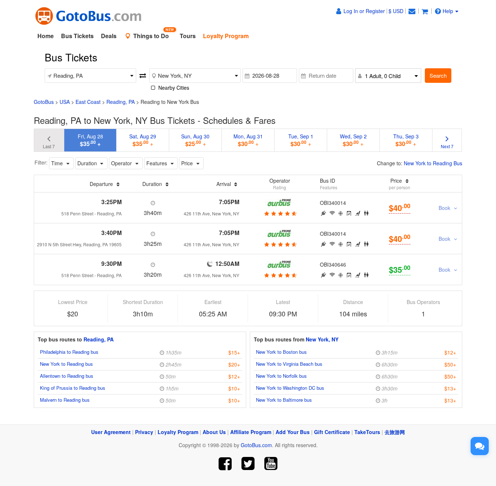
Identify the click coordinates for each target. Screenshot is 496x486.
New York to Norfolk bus (281, 375)
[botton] (279, 213)
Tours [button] (188, 36)
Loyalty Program (178, 432)
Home (45, 36)
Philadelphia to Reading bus (69, 351)
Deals (109, 36)
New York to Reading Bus (433, 163)
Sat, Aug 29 (142, 140)
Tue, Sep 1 (300, 140)
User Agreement (111, 432)
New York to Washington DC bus (290, 387)
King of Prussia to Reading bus (72, 387)
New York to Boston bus (281, 351)
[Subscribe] (270, 463)
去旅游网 (395, 432)
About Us (214, 432)
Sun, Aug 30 (195, 140)
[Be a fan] (225, 463)
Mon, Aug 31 (248, 140)
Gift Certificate (332, 432)
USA (65, 101)
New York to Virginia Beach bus (289, 363)
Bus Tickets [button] (77, 36)
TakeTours (367, 432)
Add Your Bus (293, 432)
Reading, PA (120, 101)
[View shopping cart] (425, 11)
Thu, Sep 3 (406, 140)
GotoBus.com (256, 445)
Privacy (144, 432)
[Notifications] (411, 11)
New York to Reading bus (66, 363)
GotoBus (44, 101)
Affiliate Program (250, 432)
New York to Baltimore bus (284, 399)
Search (438, 75)
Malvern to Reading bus (65, 399)
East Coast (88, 101)
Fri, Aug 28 (90, 140)
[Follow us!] (248, 463)
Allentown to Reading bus (66, 375)
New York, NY (322, 339)
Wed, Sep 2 (353, 140)
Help (448, 11)
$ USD (396, 11)
